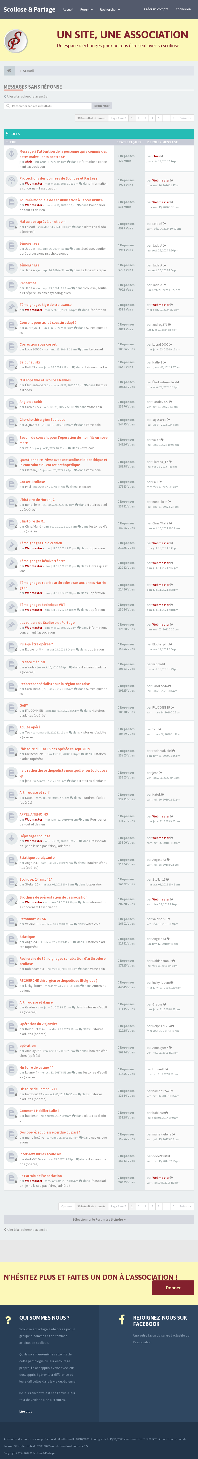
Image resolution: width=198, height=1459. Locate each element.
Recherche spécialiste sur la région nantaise (55, 683)
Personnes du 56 (33, 918)
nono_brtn (32, 504)
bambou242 (33, 1094)
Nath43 (30, 367)
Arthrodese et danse (36, 1002)
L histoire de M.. (32, 521)
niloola (30, 667)
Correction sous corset (38, 344)
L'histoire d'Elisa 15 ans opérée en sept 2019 (55, 749)
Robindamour (34, 969)
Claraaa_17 (33, 470)
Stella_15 (31, 884)
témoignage (29, 243)
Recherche (28, 283)
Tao (27, 732)
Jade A (30, 248)
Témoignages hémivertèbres (42, 561)
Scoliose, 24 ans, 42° (36, 879)
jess (28, 781)
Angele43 (32, 863)
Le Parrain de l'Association (41, 1175)
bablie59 (31, 1115)
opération (28, 1045)
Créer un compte (156, 9)
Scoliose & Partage (30, 9)
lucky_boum (33, 985)
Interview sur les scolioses (41, 1154)
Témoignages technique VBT (42, 604)
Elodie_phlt (33, 649)
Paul (28, 486)
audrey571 (32, 327)
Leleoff (30, 227)
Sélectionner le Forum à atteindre (98, 1219)
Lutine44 (31, 1072)
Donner (173, 1288)
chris (29, 161)
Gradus (30, 1007)
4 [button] (152, 118)
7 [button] (173, 118)
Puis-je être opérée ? (36, 644)
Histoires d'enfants (92, 781)
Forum (85, 9)
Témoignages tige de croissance (45, 304)
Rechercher (109, 9)
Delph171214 (34, 1029)
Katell (29, 797)
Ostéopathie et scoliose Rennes (45, 380)
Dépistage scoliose (35, 836)
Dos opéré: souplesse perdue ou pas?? (50, 1132)
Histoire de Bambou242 (38, 1089)
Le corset (96, 349)
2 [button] (138, 118)
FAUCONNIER (34, 710)
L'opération (98, 310)
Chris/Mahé (33, 526)
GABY (24, 705)
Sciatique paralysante (37, 857)
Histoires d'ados (95, 367)
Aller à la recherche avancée (27, 96)
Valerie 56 (32, 924)
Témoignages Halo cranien (41, 543)
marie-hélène (34, 1137)
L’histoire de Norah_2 (37, 499)
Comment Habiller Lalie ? (39, 1110)
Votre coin (94, 407)
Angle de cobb (31, 401)
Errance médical (32, 662)
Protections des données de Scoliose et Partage (58, 178)
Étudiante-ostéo (37, 385)
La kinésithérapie (93, 270)
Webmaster (33, 183)
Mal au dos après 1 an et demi (43, 221)
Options (66, 1206)
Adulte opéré (30, 727)
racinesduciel (34, 754)
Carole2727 (33, 407)
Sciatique (27, 936)
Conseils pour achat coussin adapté (48, 322)
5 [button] (159, 118)
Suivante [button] (185, 118)
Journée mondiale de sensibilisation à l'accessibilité (61, 200)
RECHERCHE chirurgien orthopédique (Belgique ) (58, 980)
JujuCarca (32, 425)
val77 (29, 448)
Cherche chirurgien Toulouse (42, 419)
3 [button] (145, 118)
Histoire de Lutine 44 (36, 1067)
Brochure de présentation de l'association (53, 897)
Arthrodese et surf (35, 792)
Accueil (68, 9)
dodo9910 (32, 1159)
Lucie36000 (33, 349)
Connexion (183, 9)
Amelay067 (33, 1051)
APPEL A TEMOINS (34, 814)
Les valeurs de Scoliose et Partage (47, 622)
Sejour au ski (30, 362)
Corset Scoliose (32, 481)
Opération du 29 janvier (38, 1023)
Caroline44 (32, 689)
